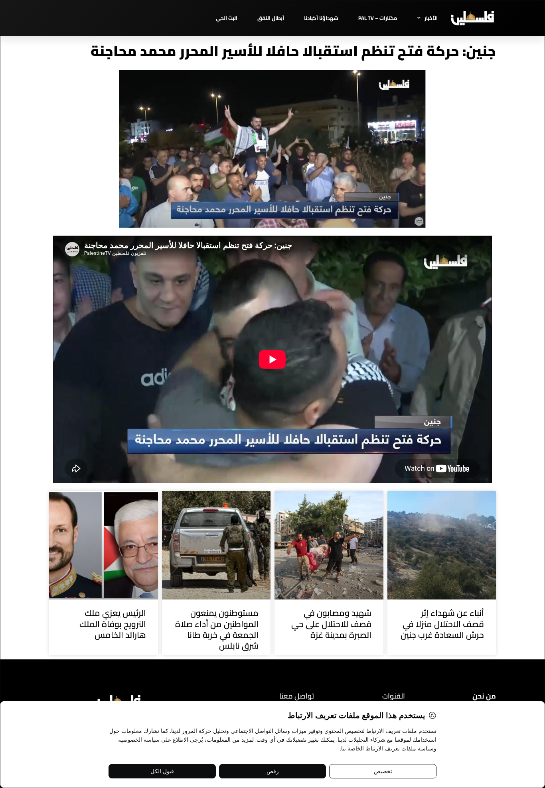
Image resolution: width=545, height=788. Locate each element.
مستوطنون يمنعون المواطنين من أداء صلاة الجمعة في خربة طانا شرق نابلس (217, 629)
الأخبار (431, 18)
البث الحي (226, 18)
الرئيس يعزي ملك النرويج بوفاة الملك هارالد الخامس (112, 624)
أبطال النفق (270, 18)
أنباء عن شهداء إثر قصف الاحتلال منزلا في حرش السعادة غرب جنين (442, 624)
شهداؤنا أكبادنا (321, 18)
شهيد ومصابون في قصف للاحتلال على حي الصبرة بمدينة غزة (331, 624)
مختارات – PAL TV (377, 18)
